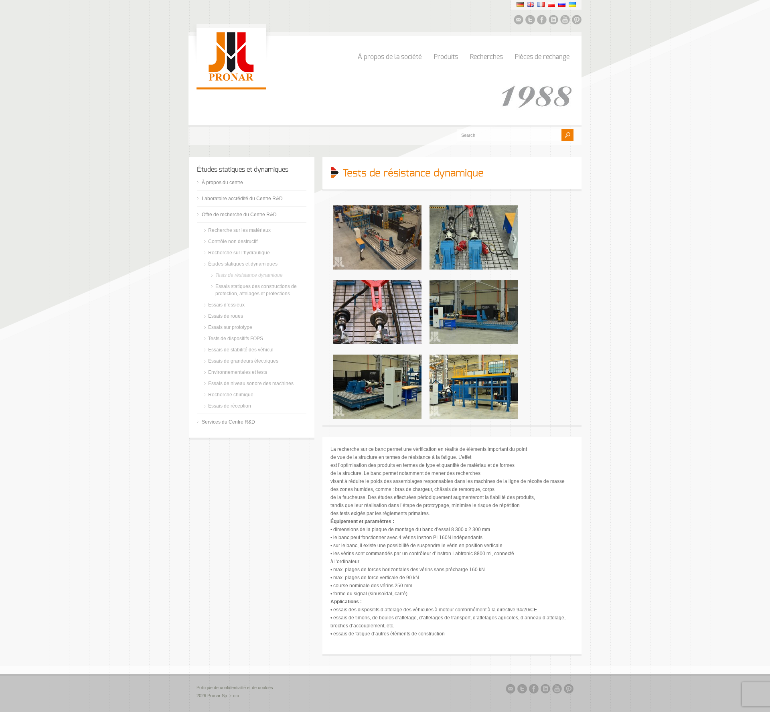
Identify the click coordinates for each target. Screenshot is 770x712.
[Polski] (551, 4)
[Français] (541, 4)
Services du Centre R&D (228, 422)
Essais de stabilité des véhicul (241, 350)
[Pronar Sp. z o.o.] (231, 79)
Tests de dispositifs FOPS (235, 338)
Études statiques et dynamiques (243, 264)
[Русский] (561, 4)
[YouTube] (565, 21)
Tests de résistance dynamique (249, 275)
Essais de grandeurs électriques (243, 361)
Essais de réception (229, 406)
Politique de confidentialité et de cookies (235, 687)
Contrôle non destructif (232, 241)
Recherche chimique (230, 395)
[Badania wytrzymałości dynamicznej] (377, 268)
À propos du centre (222, 182)
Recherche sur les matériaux (239, 230)
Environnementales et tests (237, 372)
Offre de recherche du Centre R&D (239, 214)
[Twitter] (530, 21)
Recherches (486, 57)
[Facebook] (542, 21)
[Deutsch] (520, 4)
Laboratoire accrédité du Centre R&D (242, 198)
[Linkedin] (553, 21)
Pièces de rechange (542, 57)
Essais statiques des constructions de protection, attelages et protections (256, 290)
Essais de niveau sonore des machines (251, 383)
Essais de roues (225, 316)
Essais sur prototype (230, 327)
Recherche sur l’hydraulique (239, 253)
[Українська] (572, 4)
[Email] (518, 21)
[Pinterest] (577, 21)
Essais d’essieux (226, 305)
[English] (530, 4)
